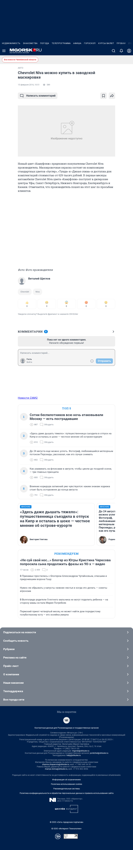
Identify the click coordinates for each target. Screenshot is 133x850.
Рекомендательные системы (66, 789)
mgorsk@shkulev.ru (80, 751)
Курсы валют (106, 43)
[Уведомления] (121, 50)
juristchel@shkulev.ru (99, 753)
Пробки (121, 43)
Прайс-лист (11, 666)
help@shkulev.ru (73, 755)
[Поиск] (113, 50)
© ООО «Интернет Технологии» (66, 828)
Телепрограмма (61, 43)
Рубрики (9, 649)
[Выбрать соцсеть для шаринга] (112, 96)
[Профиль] (129, 50)
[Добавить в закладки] (103, 96)
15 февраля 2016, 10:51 (29, 85)
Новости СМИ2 (28, 397)
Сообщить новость (15, 640)
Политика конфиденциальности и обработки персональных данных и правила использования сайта (67, 793)
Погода (44, 43)
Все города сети (13, 699)
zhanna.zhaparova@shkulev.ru (55, 764)
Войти (29, 362)
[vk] (66, 720)
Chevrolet (24, 292)
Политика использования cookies (66, 784)
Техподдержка (13, 691)
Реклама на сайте (14, 657)
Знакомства (30, 43)
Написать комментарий (40, 95)
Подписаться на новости (19, 632)
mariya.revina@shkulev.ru (56, 769)
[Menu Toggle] (4, 50)
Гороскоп (90, 43)
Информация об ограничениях (66, 780)
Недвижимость (11, 43)
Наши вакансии (13, 682)
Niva (38, 292)
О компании (11, 674)
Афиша (77, 43)
